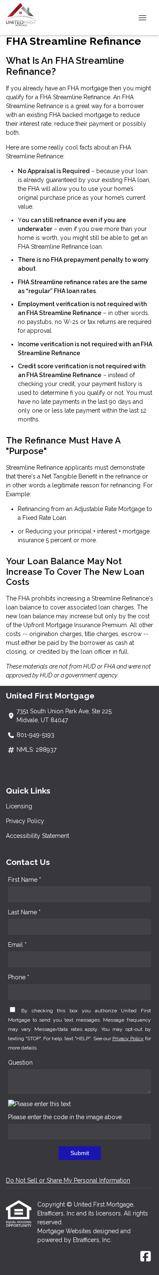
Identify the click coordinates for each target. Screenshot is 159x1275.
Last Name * (24, 912)
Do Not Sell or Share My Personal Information (68, 1180)
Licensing (19, 806)
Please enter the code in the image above (65, 1117)
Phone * (18, 977)
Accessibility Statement (37, 835)
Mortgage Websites (65, 1231)
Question (20, 1062)
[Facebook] (145, 1257)
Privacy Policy (25, 821)
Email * (17, 944)
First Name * (24, 879)
